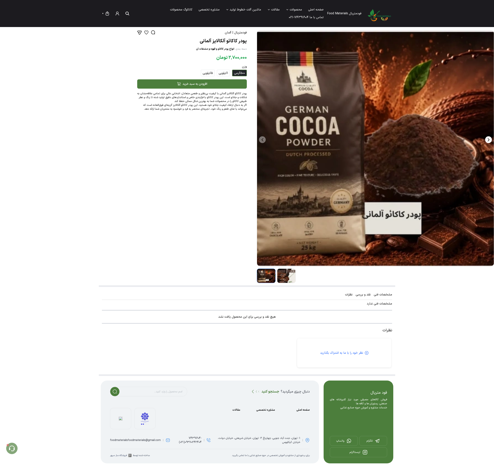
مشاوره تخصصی (209, 9)
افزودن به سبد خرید (195, 84)
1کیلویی (223, 73)
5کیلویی (208, 73)
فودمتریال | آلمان (236, 32)
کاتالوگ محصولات (181, 9)
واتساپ (340, 441)
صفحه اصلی (316, 9)
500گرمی (239, 73)
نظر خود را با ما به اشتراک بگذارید (341, 353)
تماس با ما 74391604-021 (306, 17)
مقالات (275, 9)
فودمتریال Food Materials (344, 13)
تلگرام (369, 441)
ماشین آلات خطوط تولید (245, 9)
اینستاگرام (354, 452)
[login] (117, 13)
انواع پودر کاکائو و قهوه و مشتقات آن (215, 49)
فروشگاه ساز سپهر (118, 455)
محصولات (296, 9)
